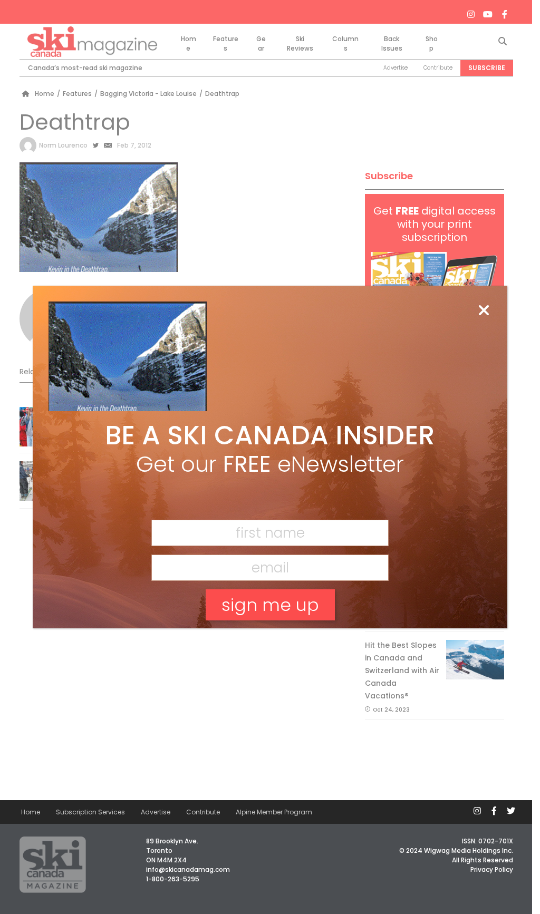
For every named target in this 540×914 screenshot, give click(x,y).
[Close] (483, 311)
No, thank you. (270, 641)
